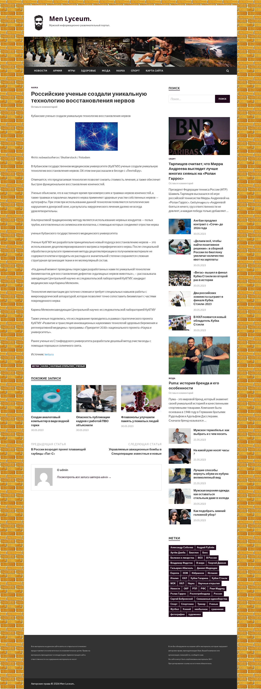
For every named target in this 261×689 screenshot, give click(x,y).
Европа (174, 573)
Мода (106, 70)
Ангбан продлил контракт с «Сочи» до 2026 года (208, 224)
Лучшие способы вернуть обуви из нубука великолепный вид (211, 473)
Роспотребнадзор (200, 593)
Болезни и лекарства (182, 557)
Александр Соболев (181, 547)
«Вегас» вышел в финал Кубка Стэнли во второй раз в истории (211, 276)
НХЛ (181, 583)
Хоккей (187, 609)
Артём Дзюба (177, 552)
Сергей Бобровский (181, 598)
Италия (174, 578)
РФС (203, 588)
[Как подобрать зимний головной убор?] (180, 523)
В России (211, 557)
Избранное (198, 573)
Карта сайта (154, 70)
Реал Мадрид (217, 588)
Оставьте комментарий (44, 106)
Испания (213, 573)
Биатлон (194, 552)
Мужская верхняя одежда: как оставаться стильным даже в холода (212, 494)
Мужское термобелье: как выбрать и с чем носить (211, 431)
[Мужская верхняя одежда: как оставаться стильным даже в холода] (180, 502)
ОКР (186, 588)
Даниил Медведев (207, 568)
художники (194, 614)
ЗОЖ (185, 573)
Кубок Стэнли (219, 578)
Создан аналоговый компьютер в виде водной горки (50, 421)
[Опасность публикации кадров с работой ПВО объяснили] (96, 413)
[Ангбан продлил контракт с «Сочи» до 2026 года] (180, 233)
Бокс (205, 552)
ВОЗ (200, 557)
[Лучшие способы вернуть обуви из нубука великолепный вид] (180, 482)
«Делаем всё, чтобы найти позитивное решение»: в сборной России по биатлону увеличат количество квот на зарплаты (209, 250)
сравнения (217, 609)
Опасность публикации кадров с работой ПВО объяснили (93, 421)
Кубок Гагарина (199, 578)
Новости (40, 70)
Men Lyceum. (70, 18)
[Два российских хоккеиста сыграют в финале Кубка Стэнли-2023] (180, 305)
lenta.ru (49, 354)
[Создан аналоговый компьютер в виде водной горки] (51, 413)
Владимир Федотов (181, 562)
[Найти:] (199, 99)
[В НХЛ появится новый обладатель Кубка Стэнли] (180, 329)
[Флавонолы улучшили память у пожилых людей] (141, 413)
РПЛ (194, 588)
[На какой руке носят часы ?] (180, 462)
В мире (200, 562)
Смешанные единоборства (212, 598)
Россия (218, 593)
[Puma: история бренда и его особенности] (199, 375)
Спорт (135, 70)
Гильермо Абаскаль (181, 568)
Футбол (174, 609)
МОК (173, 583)
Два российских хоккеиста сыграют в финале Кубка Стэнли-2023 (208, 298)
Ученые (80, 366)
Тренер (201, 604)
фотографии (177, 614)
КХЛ (184, 578)
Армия (57, 70)
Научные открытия (62, 366)
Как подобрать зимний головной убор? (209, 512)
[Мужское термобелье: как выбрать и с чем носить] (180, 442)
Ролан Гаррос (178, 593)
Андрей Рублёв (205, 547)
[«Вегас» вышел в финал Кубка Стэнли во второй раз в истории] (180, 284)
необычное (201, 609)
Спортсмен (187, 604)
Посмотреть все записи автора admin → (84, 477)
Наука (120, 70)
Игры (71, 70)
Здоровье (88, 70)
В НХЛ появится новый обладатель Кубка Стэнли (210, 320)
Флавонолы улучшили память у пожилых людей (140, 419)
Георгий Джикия (217, 562)
